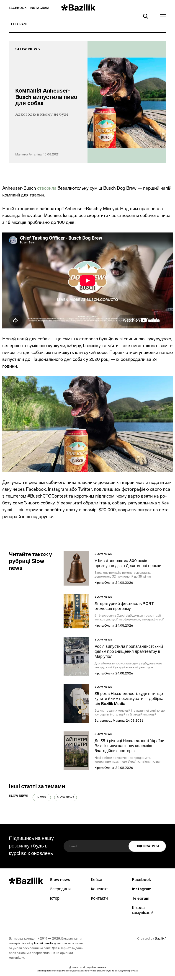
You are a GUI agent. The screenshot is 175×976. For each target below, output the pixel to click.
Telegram (18, 24)
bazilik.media (43, 943)
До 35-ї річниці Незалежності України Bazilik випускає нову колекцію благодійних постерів (129, 746)
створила (47, 188)
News (41, 797)
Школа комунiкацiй (143, 910)
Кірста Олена (104, 583)
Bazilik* (160, 938)
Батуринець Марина (110, 721)
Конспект (99, 889)
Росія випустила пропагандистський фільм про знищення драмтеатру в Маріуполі (129, 652)
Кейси (96, 880)
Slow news (27, 49)
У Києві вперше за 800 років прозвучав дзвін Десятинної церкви (128, 563)
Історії (56, 899)
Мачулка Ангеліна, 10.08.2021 (37, 154)
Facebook (17, 8)
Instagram (39, 8)
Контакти (99, 899)
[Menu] (161, 16)
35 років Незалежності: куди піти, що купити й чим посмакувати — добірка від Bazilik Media (129, 699)
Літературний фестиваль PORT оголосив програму (124, 606)
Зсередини (60, 889)
